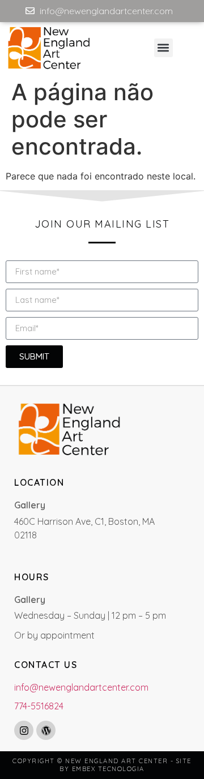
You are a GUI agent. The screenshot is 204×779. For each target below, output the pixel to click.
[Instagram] (23, 730)
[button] (163, 47)
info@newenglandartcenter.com (81, 687)
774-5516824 (38, 706)
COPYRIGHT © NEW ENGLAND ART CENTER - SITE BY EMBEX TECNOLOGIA (102, 765)
